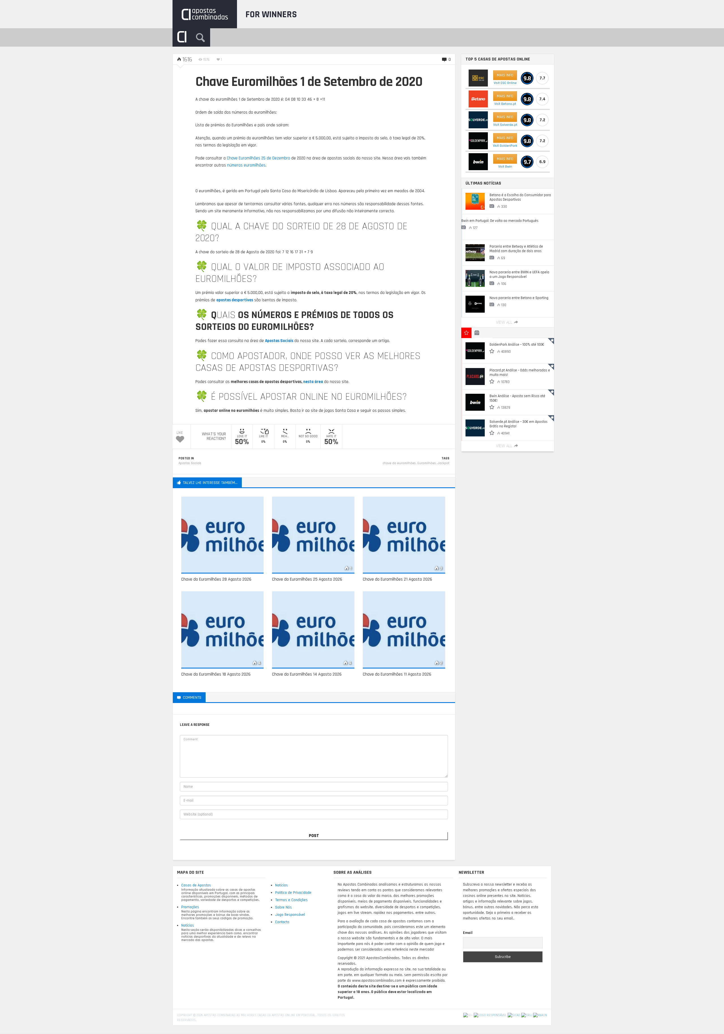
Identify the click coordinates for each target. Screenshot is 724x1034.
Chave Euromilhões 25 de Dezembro (258, 158)
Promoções (190, 907)
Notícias (187, 925)
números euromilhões (246, 165)
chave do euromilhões (399, 463)
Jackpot (443, 463)
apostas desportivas (234, 300)
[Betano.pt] (478, 98)
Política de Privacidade (293, 892)
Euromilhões (426, 463)
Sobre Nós (283, 907)
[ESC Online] (478, 78)
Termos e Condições (291, 900)
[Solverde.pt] (478, 119)
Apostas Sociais (189, 463)
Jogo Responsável (290, 914)
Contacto (282, 922)
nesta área (313, 381)
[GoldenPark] (478, 140)
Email (468, 932)
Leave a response (228, 697)
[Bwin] (478, 161)
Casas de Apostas (196, 885)
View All (504, 322)
